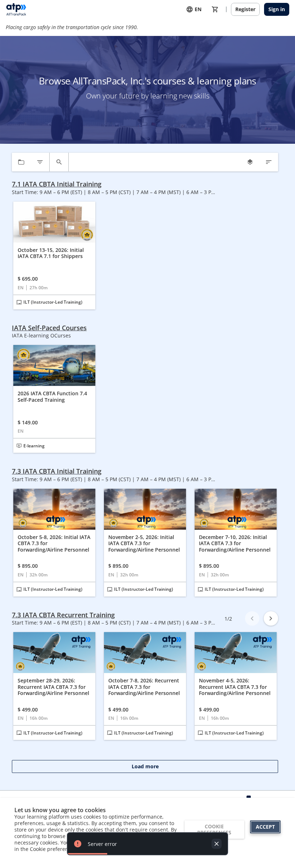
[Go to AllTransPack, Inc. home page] (16, 9)
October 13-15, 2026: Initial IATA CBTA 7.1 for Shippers (51, 253)
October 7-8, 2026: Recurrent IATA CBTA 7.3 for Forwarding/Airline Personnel (144, 686)
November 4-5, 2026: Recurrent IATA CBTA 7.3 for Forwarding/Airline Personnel (235, 686)
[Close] (217, 844)
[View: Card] (250, 162)
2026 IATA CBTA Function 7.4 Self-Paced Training (52, 396)
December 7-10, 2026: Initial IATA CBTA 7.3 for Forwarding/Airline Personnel (235, 543)
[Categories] (21, 162)
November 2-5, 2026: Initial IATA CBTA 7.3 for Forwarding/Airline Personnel (144, 543)
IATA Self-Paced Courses (49, 328)
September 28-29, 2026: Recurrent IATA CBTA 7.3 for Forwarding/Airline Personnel (53, 686)
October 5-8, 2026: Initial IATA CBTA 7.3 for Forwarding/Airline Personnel (54, 543)
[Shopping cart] (215, 9)
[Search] (59, 162)
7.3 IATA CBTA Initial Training (56, 471)
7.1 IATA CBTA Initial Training (56, 184)
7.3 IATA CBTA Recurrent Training (63, 615)
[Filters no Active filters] (39, 162)
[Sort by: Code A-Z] (268, 162)
